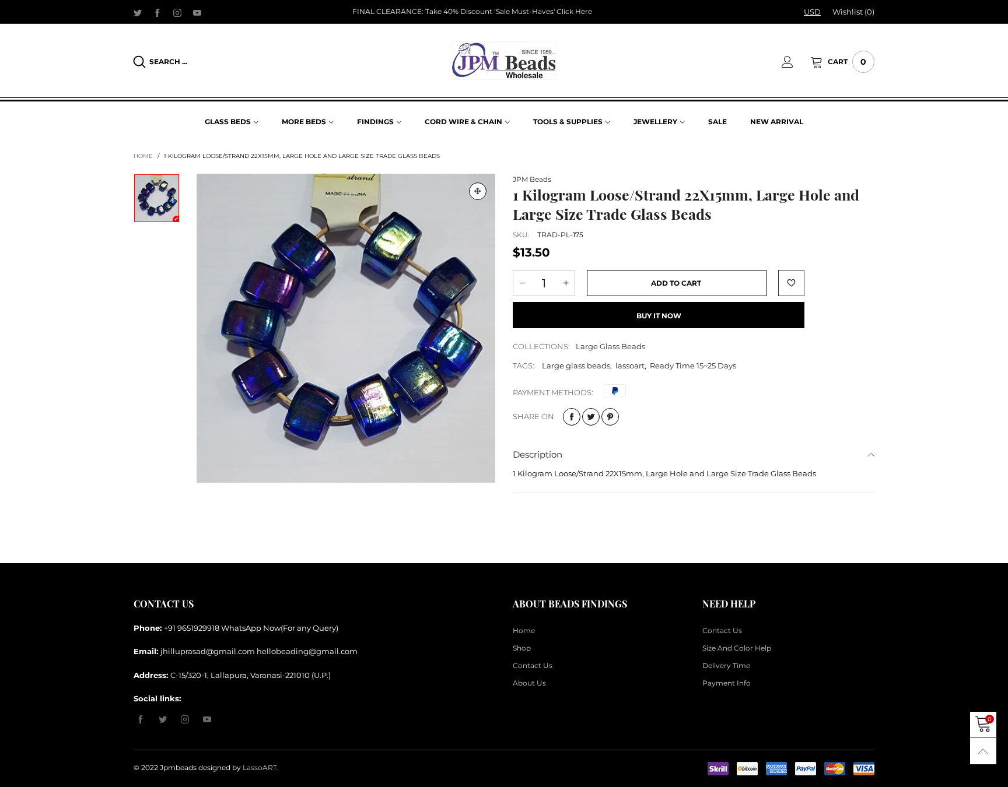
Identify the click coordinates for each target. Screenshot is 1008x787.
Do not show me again (511, 302)
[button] (693, 250)
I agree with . (517, 282)
